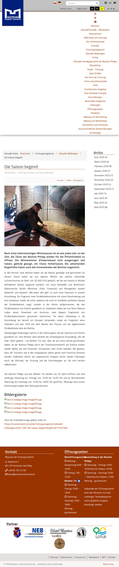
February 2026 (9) (103, 166)
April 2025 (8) (100, 207)
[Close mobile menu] (95, 18)
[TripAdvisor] (110, 3)
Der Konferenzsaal (95, 41)
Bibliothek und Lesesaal (95, 37)
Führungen (95, 105)
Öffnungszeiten (95, 109)
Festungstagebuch (95, 49)
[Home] (95, 21)
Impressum (80, 557)
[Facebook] (106, 3)
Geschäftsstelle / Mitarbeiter (95, 29)
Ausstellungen (95, 97)
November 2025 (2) (103, 180)
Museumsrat (95, 33)
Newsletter (95, 65)
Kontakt (95, 45)
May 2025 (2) (100, 202)
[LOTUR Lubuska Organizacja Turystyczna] (99, 532)
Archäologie (95, 133)
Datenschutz (66, 557)
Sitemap (54, 557)
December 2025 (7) (103, 175)
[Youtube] (114, 3)
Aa (92, 8)
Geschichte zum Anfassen (95, 124)
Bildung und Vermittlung (95, 117)
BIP (103, 557)
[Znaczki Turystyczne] (59, 543)
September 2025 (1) (104, 189)
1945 (95, 85)
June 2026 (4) (100, 157)
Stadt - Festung (95, 69)
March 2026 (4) (101, 161)
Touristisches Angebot (95, 89)
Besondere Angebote (95, 101)
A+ (114, 8)
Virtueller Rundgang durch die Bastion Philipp (95, 61)
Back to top (108, 564)
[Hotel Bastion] (61, 532)
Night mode (82, 8)
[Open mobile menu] (95, 14)
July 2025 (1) (100, 193)
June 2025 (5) (100, 198)
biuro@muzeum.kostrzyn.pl (21, 474)
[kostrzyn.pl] (17, 532)
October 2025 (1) (102, 184)
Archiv (95, 57)
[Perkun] (81, 532)
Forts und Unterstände (95, 81)
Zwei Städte (95, 73)
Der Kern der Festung (95, 77)
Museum (95, 26)
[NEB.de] (35, 532)
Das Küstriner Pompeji (95, 93)
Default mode (65, 8)
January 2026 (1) (102, 171)
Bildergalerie (78, 180)
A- (109, 8)
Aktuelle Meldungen (95, 53)
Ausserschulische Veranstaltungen (95, 128)
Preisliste (95, 113)
